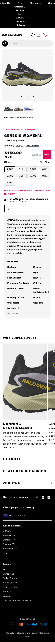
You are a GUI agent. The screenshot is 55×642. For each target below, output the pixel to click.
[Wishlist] (33, 35)
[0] (38, 35)
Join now (21, 25)
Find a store (36, 3)
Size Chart (45, 162)
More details (13, 308)
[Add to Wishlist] (8, 208)
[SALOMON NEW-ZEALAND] (12, 35)
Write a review (32, 146)
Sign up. (23, 201)
